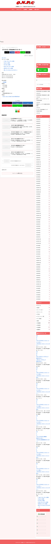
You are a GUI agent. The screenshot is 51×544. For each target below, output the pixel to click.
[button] (25, 37)
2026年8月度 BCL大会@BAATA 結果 (43, 91)
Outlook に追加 (7, 64)
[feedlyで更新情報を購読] (16, 111)
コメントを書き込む (17, 173)
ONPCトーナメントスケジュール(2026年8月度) (42, 99)
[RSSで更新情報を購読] (19, 111)
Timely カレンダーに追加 (9, 61)
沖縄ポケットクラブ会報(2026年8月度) (43, 105)
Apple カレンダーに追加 (9, 66)
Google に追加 (7, 62)
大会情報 (4, 82)
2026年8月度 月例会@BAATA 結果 (42, 95)
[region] (25, 27)
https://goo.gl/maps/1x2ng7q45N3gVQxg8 (11, 96)
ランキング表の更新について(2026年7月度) (42, 110)
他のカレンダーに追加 (8, 68)
